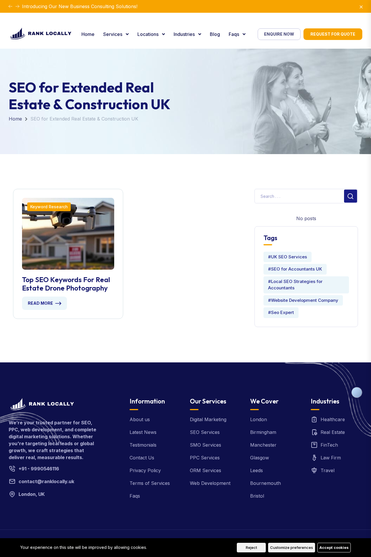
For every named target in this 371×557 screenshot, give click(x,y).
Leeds (256, 470)
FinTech (329, 445)
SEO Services (205, 432)
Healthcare (333, 419)
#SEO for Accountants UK (295, 269)
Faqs (234, 34)
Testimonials (143, 445)
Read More (40, 303)
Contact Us (142, 458)
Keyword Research (49, 206)
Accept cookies (334, 547)
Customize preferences (291, 547)
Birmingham (263, 432)
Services (113, 34)
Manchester (263, 445)
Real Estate (333, 432)
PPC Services (205, 458)
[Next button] (10, 6)
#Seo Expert (281, 312)
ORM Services (205, 470)
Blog (215, 34)
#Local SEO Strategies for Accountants (295, 285)
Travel (327, 470)
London (258, 419)
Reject (251, 547)
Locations (148, 34)
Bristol (257, 496)
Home (87, 34)
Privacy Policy (145, 470)
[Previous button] (17, 6)
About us (140, 419)
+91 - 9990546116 (39, 469)
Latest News (143, 432)
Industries (185, 34)
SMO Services (205, 445)
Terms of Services (150, 483)
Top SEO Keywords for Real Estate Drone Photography (66, 283)
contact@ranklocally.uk (46, 481)
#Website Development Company (303, 300)
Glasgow (259, 458)
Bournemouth (265, 483)
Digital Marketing (208, 419)
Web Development (210, 483)
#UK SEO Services (287, 257)
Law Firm (331, 458)
